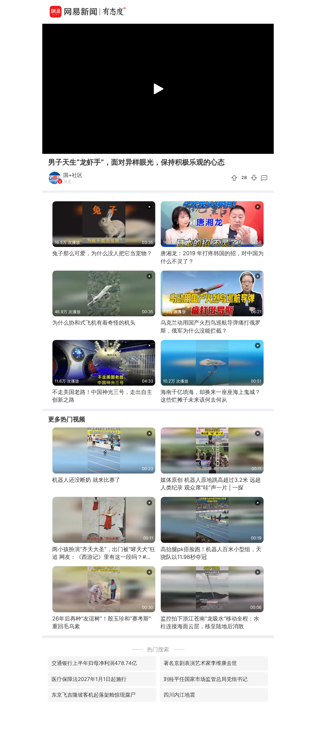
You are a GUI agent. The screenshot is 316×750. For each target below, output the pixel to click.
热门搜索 (158, 649)
